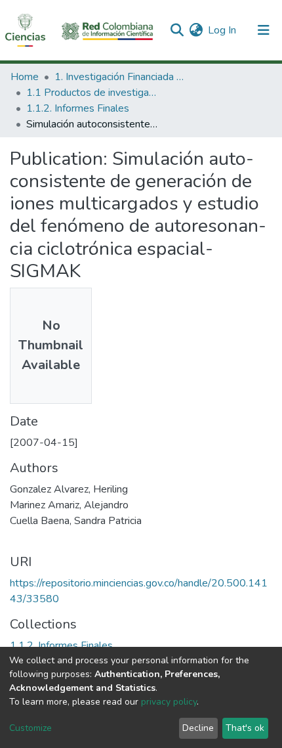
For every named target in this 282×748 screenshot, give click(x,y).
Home (24, 77)
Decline (198, 728)
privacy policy (169, 701)
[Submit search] (177, 30)
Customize (30, 728)
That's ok (245, 728)
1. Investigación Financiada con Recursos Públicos (120, 77)
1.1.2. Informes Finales (77, 108)
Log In (222, 30)
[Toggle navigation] (263, 30)
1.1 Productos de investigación (91, 92)
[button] (196, 30)
